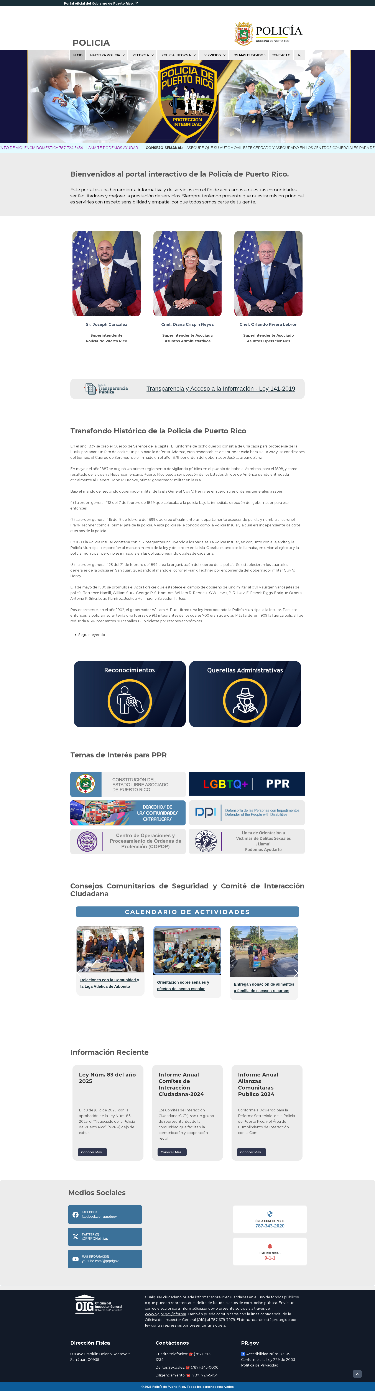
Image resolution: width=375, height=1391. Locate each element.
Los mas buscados (248, 55)
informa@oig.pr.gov (198, 1308)
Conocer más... (92, 1152)
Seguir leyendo (91, 635)
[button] (187, 3)
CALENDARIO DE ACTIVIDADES (187, 912)
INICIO (77, 55)
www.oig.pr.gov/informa (165, 1314)
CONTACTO (280, 55)
